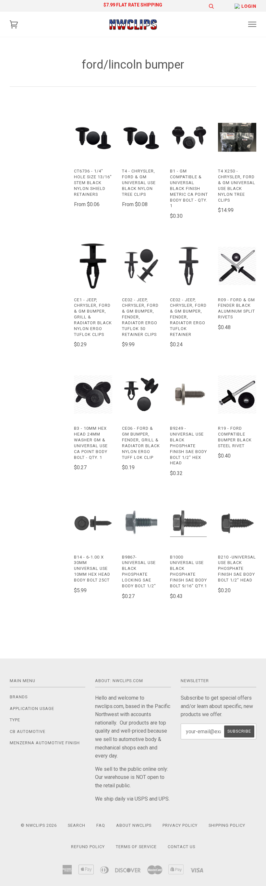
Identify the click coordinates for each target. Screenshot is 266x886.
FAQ (100, 825)
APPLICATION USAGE (32, 708)
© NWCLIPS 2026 (39, 825)
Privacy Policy (180, 825)
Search (76, 825)
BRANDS (19, 696)
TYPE (15, 719)
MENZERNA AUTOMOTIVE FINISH (45, 742)
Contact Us (181, 846)
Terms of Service (136, 846)
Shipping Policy (227, 825)
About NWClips (133, 825)
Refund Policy (88, 846)
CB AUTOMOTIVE (27, 731)
